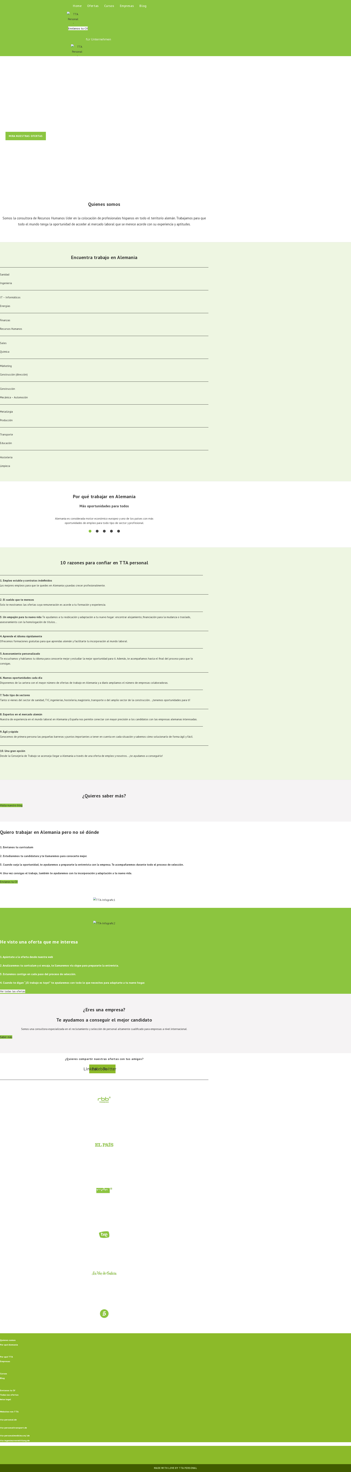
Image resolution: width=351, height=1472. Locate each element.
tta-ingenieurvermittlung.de (15, 1440)
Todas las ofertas (9, 1394)
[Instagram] (171, 1455)
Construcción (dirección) (14, 374)
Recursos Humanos (11, 329)
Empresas (5, 1361)
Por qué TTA (6, 1356)
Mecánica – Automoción (14, 397)
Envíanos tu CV (7, 1390)
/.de (28, 1435)
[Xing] (188, 1455)
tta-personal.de (8, 1419)
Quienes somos (8, 1340)
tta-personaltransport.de (13, 1427)
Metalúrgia (6, 411)
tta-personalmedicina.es (13, 1435)
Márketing (6, 366)
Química (4, 351)
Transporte (6, 434)
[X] (153, 1455)
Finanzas (5, 320)
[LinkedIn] (180, 1455)
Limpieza (5, 466)
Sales (3, 343)
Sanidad (4, 274)
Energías (5, 306)
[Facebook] (162, 1455)
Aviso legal (5, 1399)
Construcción (7, 388)
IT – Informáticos (10, 297)
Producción (6, 420)
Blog (2, 1378)
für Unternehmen (98, 39)
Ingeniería (6, 283)
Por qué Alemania (9, 1344)
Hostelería (6, 457)
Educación (6, 443)
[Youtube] (197, 1455)
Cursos (3, 1373)
